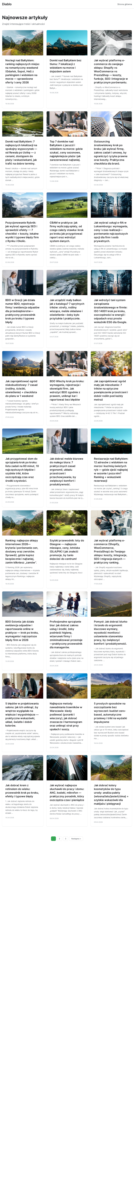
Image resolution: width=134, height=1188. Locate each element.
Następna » (76, 839)
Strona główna (124, 4)
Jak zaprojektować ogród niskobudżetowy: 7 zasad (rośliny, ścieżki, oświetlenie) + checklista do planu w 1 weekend (21, 389)
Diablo (7, 4)
